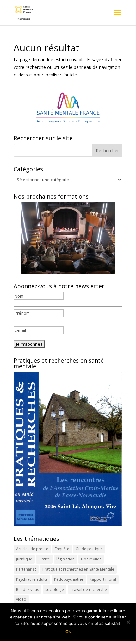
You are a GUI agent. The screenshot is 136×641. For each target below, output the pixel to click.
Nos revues (91, 559)
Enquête (62, 549)
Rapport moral (103, 579)
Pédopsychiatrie (68, 579)
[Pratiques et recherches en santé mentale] (68, 449)
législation (65, 559)
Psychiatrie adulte (32, 579)
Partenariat (26, 569)
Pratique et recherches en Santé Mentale (78, 569)
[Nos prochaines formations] (68, 238)
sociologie (54, 589)
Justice (44, 559)
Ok (68, 631)
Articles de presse (32, 549)
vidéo (21, 599)
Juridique (24, 559)
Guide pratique (89, 549)
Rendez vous (27, 589)
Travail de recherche (88, 589)
